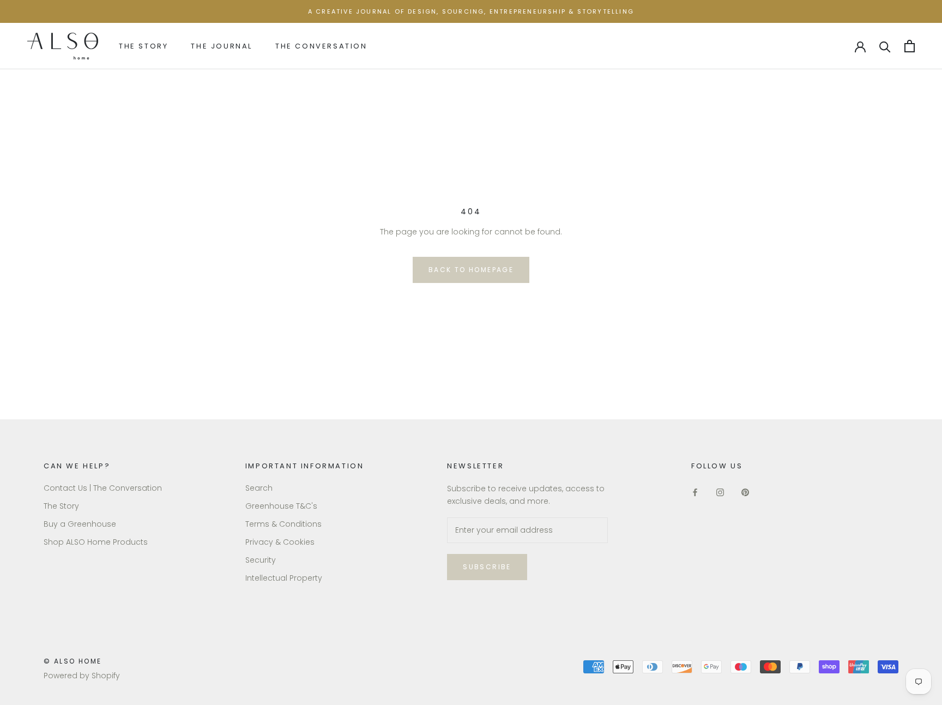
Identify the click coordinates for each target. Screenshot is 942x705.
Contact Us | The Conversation (103, 488)
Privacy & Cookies (280, 542)
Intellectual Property (283, 578)
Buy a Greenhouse (80, 524)
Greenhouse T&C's (281, 506)
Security (260, 560)
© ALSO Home (72, 661)
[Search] (885, 46)
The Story (143, 46)
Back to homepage (471, 269)
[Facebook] (695, 492)
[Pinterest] (745, 492)
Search (259, 488)
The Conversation (321, 46)
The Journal (221, 46)
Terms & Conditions (283, 524)
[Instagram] (720, 492)
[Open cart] (909, 46)
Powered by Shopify (82, 675)
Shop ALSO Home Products (96, 542)
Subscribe (487, 566)
